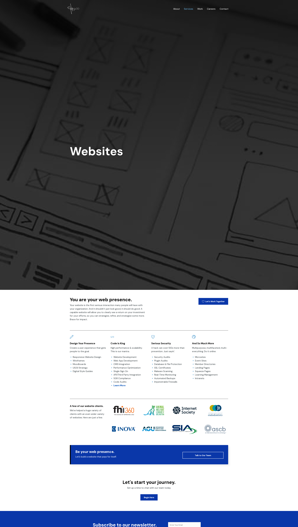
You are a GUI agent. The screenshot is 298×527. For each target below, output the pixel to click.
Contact (224, 8)
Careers (211, 8)
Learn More (119, 385)
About (176, 8)
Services (188, 8)
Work (200, 8)
